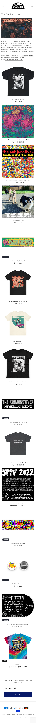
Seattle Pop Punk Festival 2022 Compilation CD (18, 503)
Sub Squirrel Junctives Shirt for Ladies (18, 382)
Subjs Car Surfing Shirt (18, 341)
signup (31, 55)
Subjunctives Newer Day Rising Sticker (18, 422)
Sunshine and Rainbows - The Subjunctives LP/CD (18, 180)
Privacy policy (8, 717)
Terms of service (17, 717)
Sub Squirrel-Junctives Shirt (18, 99)
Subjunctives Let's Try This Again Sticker (18, 261)
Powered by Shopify (21, 714)
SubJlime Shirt (18, 664)
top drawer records (11, 714)
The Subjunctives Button (18, 584)
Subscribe (18, 695)
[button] (3, 6)
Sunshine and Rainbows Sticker (18, 543)
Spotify (23, 55)
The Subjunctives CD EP (18, 220)
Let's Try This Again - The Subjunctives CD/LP (18, 139)
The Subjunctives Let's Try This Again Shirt (18, 301)
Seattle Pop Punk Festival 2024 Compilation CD (18, 624)
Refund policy (30, 714)
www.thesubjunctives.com (14, 59)
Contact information (28, 717)
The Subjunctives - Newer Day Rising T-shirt (18, 462)
